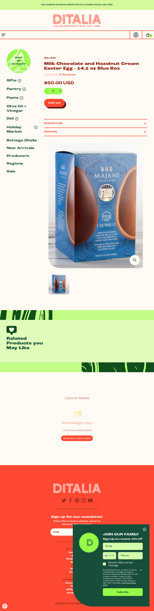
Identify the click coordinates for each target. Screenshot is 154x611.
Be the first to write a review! (77, 438)
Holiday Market (14, 130)
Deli (10, 118)
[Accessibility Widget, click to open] (5, 606)
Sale (11, 171)
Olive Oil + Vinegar (17, 109)
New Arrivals (20, 148)
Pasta (12, 98)
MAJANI (50, 58)
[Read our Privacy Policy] (141, 570)
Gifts (12, 80)
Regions (15, 163)
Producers (18, 156)
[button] (148, 35)
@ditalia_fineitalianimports (71, 603)
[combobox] (109, 555)
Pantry (14, 89)
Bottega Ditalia (22, 140)
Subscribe (123, 592)
